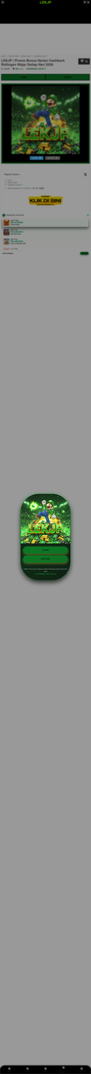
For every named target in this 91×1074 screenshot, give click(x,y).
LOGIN (45, 550)
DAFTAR (45, 559)
